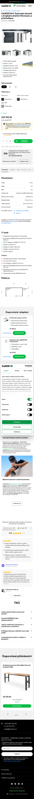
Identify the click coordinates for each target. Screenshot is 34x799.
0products (12, 798)
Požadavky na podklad (22, 210)
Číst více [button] (5, 584)
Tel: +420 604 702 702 (15, 156)
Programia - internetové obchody (18, 794)
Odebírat (17, 754)
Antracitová (8, 99)
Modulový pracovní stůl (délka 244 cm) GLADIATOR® (17, 666)
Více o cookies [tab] (28, 370)
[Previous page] (3, 36)
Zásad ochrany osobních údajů (11, 761)
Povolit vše (17, 422)
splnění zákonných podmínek (22, 125)
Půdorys (18, 213)
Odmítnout (17, 432)
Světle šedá (8, 106)
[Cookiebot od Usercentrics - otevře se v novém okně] (25, 366)
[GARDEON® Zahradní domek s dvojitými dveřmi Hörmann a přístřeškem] (17, 36)
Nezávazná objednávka (24, 141)
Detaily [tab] (17, 370)
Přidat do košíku (19, 333)
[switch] (29, 404)
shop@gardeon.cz (10, 729)
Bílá (6, 103)
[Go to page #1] (16, 715)
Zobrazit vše (8, 798)
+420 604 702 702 (10, 724)
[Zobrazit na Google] (3, 590)
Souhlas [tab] (6, 370)
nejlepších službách (17, 484)
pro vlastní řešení (6, 223)
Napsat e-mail (24, 161)
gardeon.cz (22, 1)
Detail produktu (7, 333)
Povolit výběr (17, 427)
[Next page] (31, 36)
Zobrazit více (17, 503)
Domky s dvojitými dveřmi (13, 10)
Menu (30, 6)
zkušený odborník (14, 221)
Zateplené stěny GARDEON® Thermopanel (18, 340)
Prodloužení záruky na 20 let (18, 318)
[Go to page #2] (18, 715)
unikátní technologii (8, 449)
